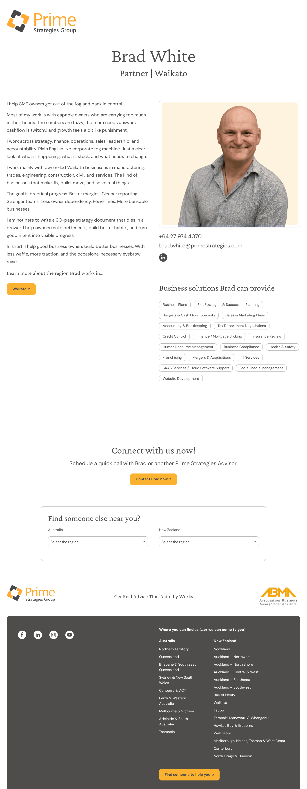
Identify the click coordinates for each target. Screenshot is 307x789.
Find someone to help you (187, 756)
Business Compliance (241, 329)
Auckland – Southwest (232, 669)
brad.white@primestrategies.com (200, 227)
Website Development (181, 360)
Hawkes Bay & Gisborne (233, 707)
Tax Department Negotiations (242, 307)
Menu (290, 9)
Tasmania (167, 713)
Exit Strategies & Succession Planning (228, 286)
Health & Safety (283, 329)
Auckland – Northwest (232, 638)
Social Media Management (261, 350)
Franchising (172, 339)
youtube (70, 616)
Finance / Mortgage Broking (219, 318)
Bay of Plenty (224, 677)
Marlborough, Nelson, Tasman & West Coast (249, 722)
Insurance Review (266, 318)
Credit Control (174, 318)
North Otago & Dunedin (233, 738)
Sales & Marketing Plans (245, 297)
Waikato (19, 271)
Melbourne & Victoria (176, 693)
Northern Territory (174, 631)
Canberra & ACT (172, 672)
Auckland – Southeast (232, 661)
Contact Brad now (152, 461)
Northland (222, 631)
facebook (23, 616)
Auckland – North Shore (233, 646)
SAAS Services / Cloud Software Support (196, 350)
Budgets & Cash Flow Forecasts (189, 297)
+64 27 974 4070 (180, 218)
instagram (54, 616)
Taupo (219, 692)
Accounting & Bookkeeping (185, 307)
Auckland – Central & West (236, 654)
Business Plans (175, 286)
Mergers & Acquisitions (211, 339)
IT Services (250, 339)
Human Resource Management (188, 329)
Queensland (169, 638)
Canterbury (223, 730)
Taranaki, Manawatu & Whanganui (241, 700)
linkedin (164, 239)
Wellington (222, 715)
